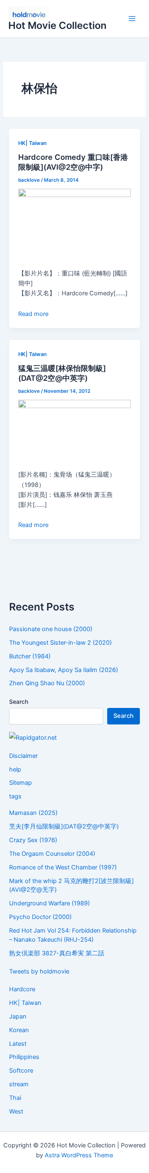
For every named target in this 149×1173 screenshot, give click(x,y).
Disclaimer (23, 756)
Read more (33, 314)
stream (19, 1084)
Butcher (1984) (29, 656)
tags (15, 796)
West (16, 1111)
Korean (19, 1030)
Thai (15, 1098)
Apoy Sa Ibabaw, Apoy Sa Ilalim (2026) (63, 670)
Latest (17, 1043)
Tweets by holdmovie (39, 971)
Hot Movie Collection (57, 25)
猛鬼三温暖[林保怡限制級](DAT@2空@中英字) (62, 372)
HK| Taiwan (32, 143)
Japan (17, 1016)
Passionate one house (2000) (50, 629)
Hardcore (22, 989)
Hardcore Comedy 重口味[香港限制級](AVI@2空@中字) (73, 161)
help (15, 769)
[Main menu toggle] (132, 19)
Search (18, 701)
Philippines (24, 1057)
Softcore (21, 1070)
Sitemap (20, 782)
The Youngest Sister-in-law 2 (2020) (60, 642)
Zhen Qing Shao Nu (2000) (47, 683)
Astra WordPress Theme (79, 1155)
